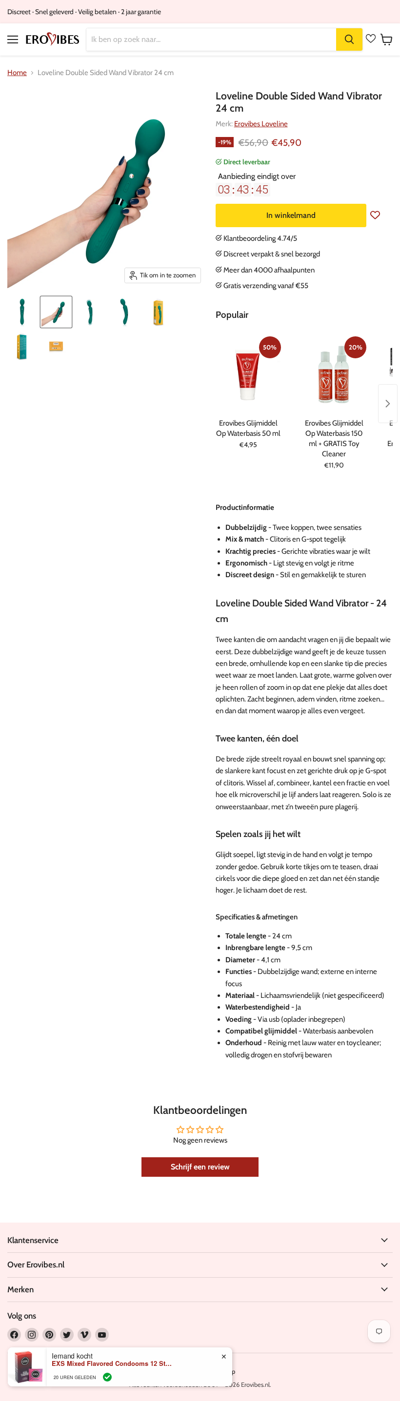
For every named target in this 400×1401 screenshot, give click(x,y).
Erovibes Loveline (261, 123)
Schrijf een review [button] (200, 1166)
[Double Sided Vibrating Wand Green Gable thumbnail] (22, 312)
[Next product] (388, 403)
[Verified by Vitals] (107, 1377)
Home (17, 73)
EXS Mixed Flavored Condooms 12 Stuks (113, 1363)
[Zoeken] (349, 39)
